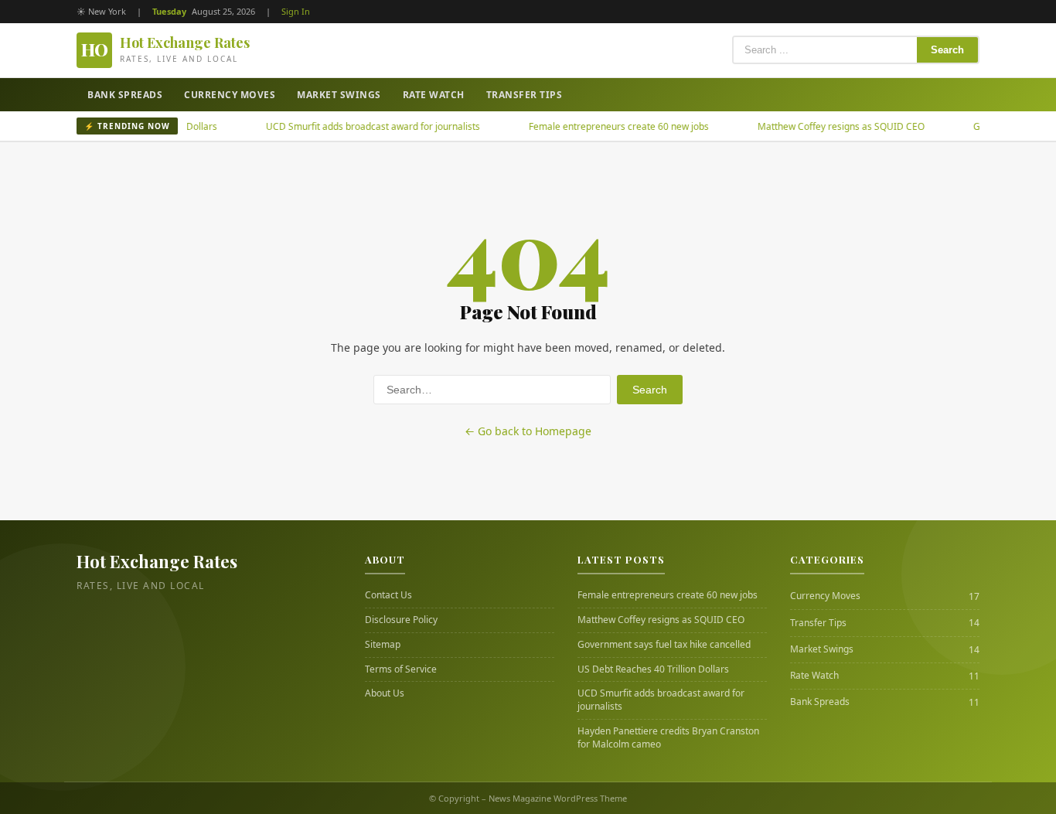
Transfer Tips (524, 94)
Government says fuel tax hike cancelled (664, 645)
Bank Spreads (124, 94)
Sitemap (382, 645)
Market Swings (339, 94)
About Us (384, 693)
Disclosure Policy (401, 620)
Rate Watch (434, 94)
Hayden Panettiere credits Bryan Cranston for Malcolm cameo (668, 738)
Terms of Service (401, 669)
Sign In (295, 11)
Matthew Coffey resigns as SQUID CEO (822, 126)
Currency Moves (229, 94)
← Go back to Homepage (528, 431)
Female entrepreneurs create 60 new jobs (600, 126)
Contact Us (388, 595)
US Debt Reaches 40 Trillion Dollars (653, 669)
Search (947, 50)
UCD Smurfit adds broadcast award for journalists (354, 126)
